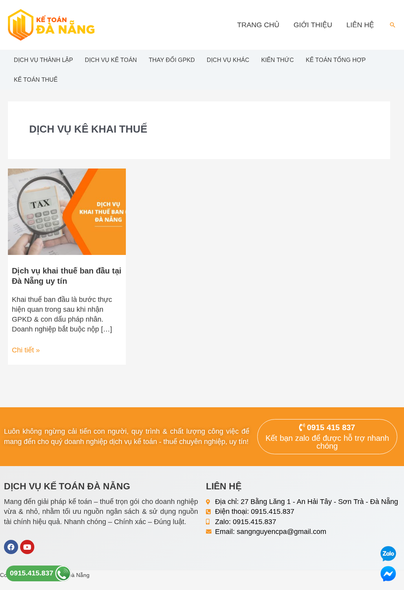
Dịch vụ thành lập (43, 59)
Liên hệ (360, 25)
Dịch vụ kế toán (111, 59)
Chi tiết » (26, 349)
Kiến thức (277, 59)
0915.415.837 (32, 573)
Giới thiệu (313, 25)
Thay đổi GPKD (172, 59)
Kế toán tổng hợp (336, 59)
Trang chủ (258, 25)
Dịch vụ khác (228, 59)
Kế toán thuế (36, 79)
